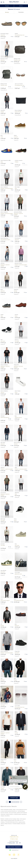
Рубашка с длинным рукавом (7, 188)
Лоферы (16, 161)
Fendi (15, 759)
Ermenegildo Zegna (4, 33)
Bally (16, 624)
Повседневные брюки (5, 239)
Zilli (1, 624)
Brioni (2, 289)
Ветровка (3, 680)
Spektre (16, 33)
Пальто (15, 680)
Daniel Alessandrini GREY (6, 160)
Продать (7, 6)
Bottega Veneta (17, 58)
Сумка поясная (18, 111)
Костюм (16, 732)
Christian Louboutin (18, 160)
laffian (16, 467)
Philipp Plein (16, 364)
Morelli (15, 135)
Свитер (15, 291)
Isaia (1, 678)
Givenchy (17, 339)
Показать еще (14, 797)
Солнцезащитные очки (19, 35)
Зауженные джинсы (5, 417)
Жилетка (16, 444)
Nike (1, 339)
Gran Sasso (3, 442)
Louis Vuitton (17, 572)
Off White (2, 263)
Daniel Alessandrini (4, 238)
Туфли (16, 316)
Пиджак (2, 111)
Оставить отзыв (14, 839)
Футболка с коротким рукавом (18, 214)
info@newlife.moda (14, 837)
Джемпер (3, 60)
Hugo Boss (3, 110)
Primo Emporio (18, 238)
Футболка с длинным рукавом (18, 367)
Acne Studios (3, 492)
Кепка (15, 520)
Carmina (16, 314)
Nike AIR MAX (3, 570)
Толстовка (17, 341)
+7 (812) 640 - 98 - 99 (14, 843)
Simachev (2, 731)
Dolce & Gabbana (18, 110)
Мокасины (3, 35)
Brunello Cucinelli (4, 58)
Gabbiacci (3, 467)
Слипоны (16, 136)
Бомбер (2, 625)
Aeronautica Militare (18, 212)
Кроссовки (3, 341)
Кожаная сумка (17, 60)
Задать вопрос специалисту (14, 847)
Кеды (2, 161)
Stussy (15, 518)
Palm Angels (17, 187)
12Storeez (2, 416)
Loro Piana (3, 786)
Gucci (2, 599)
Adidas (2, 314)
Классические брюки (5, 600)
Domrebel (3, 543)
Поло (2, 136)
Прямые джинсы (18, 417)
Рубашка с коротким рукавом (7, 469)
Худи (16, 188)
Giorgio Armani (4, 759)
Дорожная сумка (18, 574)
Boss (2, 135)
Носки (16, 392)
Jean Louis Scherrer (19, 83)
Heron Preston (18, 391)
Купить (21, 6)
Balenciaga (3, 518)
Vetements (16, 289)
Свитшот (2, 392)
